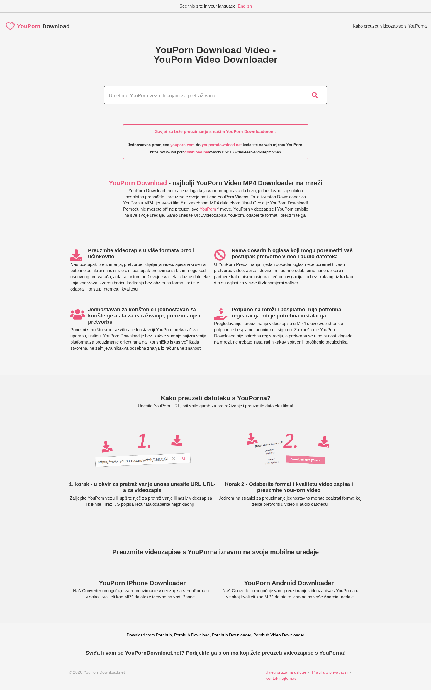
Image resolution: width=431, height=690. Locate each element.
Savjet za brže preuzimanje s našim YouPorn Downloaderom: (215, 131)
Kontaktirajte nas (280, 678)
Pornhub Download (192, 635)
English (245, 6)
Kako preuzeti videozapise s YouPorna (390, 25)
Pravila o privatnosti (330, 672)
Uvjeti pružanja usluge (285, 672)
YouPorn (208, 208)
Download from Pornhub (149, 635)
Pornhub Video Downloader (278, 635)
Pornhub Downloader (231, 635)
